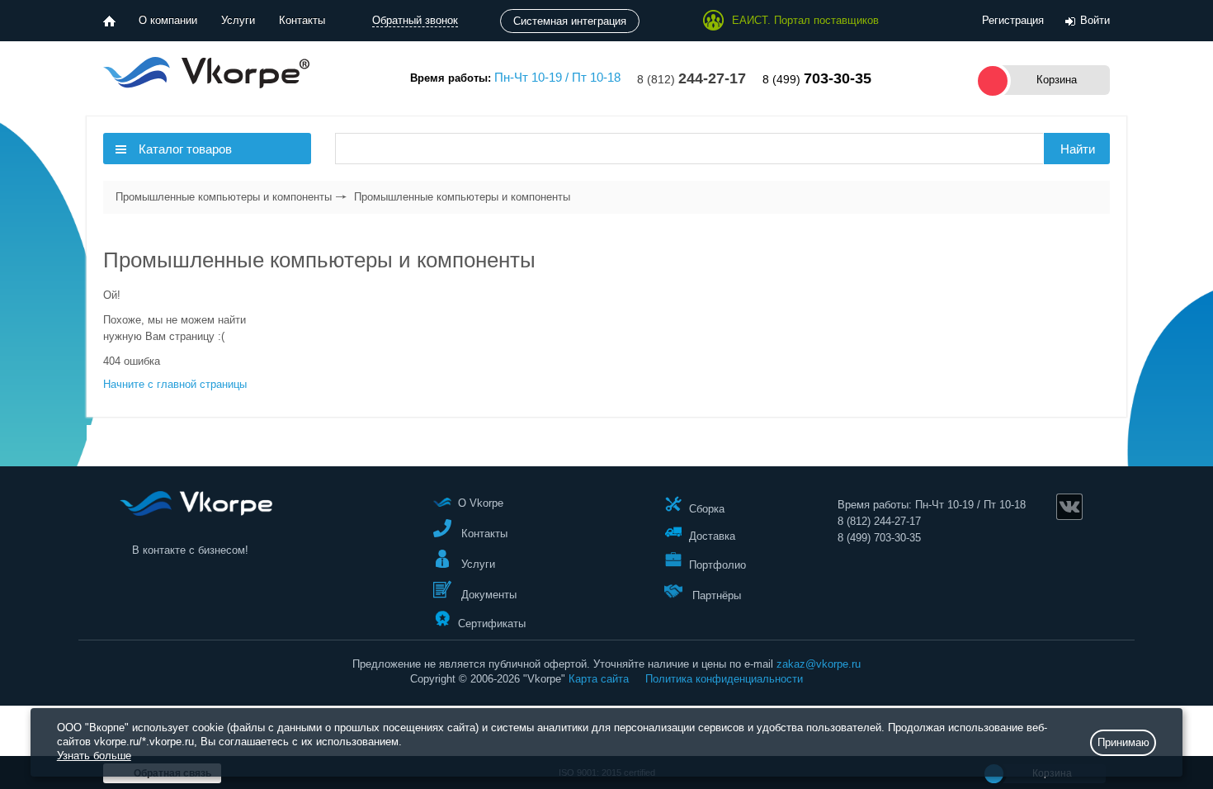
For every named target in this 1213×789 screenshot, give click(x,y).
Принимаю (1123, 742)
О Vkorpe (480, 503)
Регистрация (1013, 20)
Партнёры (715, 595)
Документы (487, 594)
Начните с (175, 384)
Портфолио (717, 565)
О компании (168, 20)
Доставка (712, 536)
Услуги (238, 20)
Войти (1095, 20)
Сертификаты (492, 623)
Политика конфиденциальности (724, 679)
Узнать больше (94, 755)
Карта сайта (599, 679)
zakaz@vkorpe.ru (818, 664)
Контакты (302, 20)
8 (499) (816, 79)
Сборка (706, 508)
